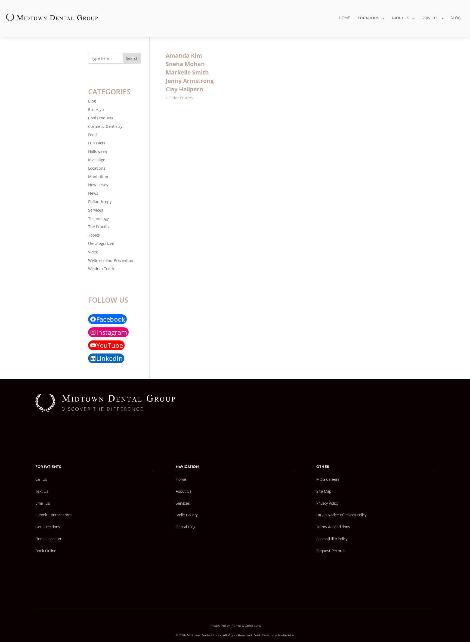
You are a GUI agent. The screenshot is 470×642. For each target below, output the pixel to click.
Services (95, 210)
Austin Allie (286, 635)
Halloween (97, 151)
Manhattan (98, 176)
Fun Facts (96, 142)
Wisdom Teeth (101, 268)
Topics (94, 235)
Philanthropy (100, 201)
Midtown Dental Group (204, 635)
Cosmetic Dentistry (105, 126)
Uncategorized (101, 243)
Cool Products (100, 117)
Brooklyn (96, 109)
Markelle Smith (187, 72)
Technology (98, 218)
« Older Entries (179, 97)
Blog (92, 101)
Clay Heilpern (184, 89)
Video (93, 252)
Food (92, 134)
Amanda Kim (184, 55)
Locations (96, 168)
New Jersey (98, 184)
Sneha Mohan (185, 64)
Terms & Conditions (246, 626)
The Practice (99, 226)
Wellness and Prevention (110, 260)
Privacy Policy (219, 626)
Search (132, 58)
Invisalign (97, 159)
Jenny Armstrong (190, 81)
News (93, 193)
